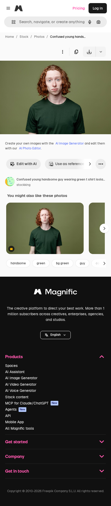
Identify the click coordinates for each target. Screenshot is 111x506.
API (8, 415)
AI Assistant (15, 371)
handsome (18, 263)
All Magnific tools (19, 428)
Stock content (16, 397)
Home (9, 37)
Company (14, 456)
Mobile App (14, 422)
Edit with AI (27, 163)
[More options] (62, 52)
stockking (23, 185)
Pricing (79, 8)
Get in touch (17, 471)
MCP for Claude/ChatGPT (31, 403)
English (55, 335)
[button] (55, 335)
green (41, 263)
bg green (62, 263)
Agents (15, 409)
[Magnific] (55, 293)
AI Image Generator (70, 143)
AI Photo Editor (30, 148)
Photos (39, 37)
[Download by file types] (101, 52)
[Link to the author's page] (9, 182)
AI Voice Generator (20, 390)
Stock (24, 37)
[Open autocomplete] (11, 22)
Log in (98, 8)
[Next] (89, 164)
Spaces (11, 365)
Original (33, 68)
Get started (16, 441)
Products (14, 356)
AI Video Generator (20, 384)
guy (82, 263)
